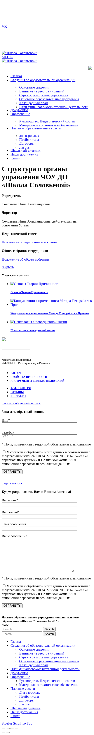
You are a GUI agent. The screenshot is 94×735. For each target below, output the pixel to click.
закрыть (8, 267)
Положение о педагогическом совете (29, 242)
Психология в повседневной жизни (32, 330)
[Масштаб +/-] (16, 728)
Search (49, 629)
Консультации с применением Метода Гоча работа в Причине (49, 313)
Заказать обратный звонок (21, 403)
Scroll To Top (22, 723)
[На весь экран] (12, 728)
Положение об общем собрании (25, 259)
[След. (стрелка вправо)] (8, 732)
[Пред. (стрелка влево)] (3, 732)
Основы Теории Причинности (29, 292)
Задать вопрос (12, 483)
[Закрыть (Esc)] (3, 728)
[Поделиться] (8, 728)
